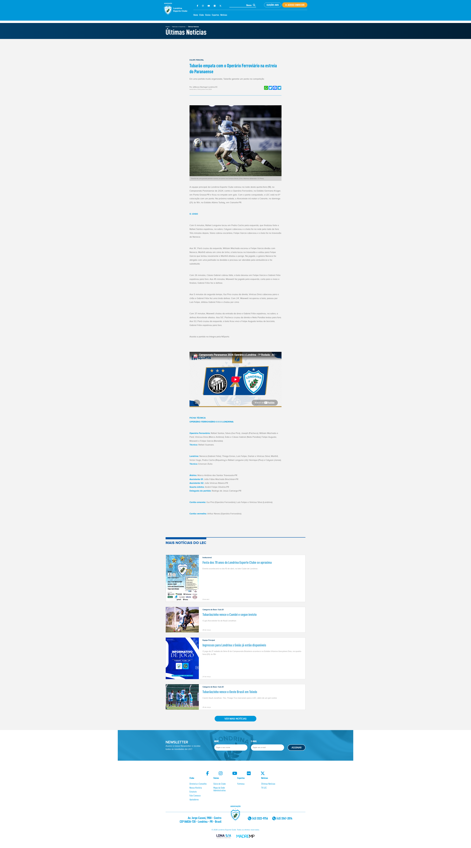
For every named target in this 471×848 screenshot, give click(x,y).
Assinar (296, 747)
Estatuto (193, 791)
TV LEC (264, 787)
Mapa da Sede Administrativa (219, 789)
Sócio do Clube (219, 784)
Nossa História (196, 787)
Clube (201, 15)
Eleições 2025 (273, 5)
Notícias (223, 15)
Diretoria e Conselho (198, 784)
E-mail (254, 741)
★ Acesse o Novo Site (295, 5)
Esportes (215, 15)
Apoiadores (194, 799)
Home (195, 15)
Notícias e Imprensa (178, 27)
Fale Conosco (195, 795)
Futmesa (240, 784)
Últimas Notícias (193, 27)
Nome (216, 741)
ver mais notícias (235, 718)
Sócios (208, 15)
